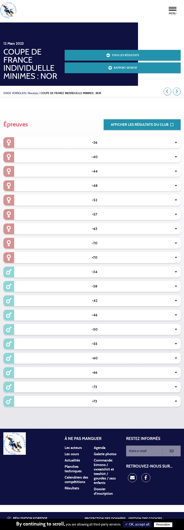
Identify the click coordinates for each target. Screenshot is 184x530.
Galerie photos (105, 454)
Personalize (163, 524)
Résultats (72, 488)
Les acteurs (73, 448)
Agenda (99, 448)
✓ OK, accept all (137, 524)
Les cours (72, 454)
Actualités (72, 460)
